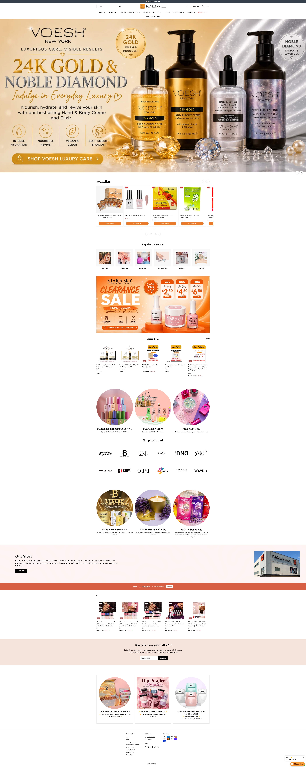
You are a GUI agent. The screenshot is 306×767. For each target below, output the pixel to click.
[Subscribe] (146, 390)
